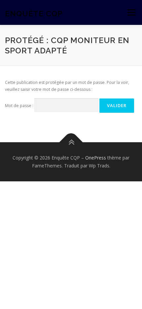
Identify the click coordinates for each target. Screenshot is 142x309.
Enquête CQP (34, 13)
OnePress (95, 157)
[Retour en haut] (71, 142)
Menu (130, 12)
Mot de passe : (19, 105)
